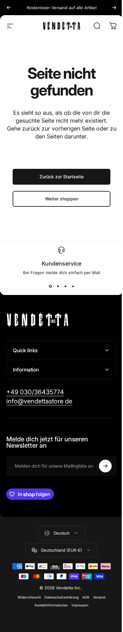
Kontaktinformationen (49, 605)
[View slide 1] (50, 286)
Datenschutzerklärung (59, 597)
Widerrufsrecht (26, 597)
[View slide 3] (65, 286)
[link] (35, 392)
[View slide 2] (58, 286)
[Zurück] (9, 7)
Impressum (77, 605)
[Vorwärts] (114, 7)
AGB (83, 597)
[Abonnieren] (100, 466)
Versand (97, 597)
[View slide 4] (73, 286)
